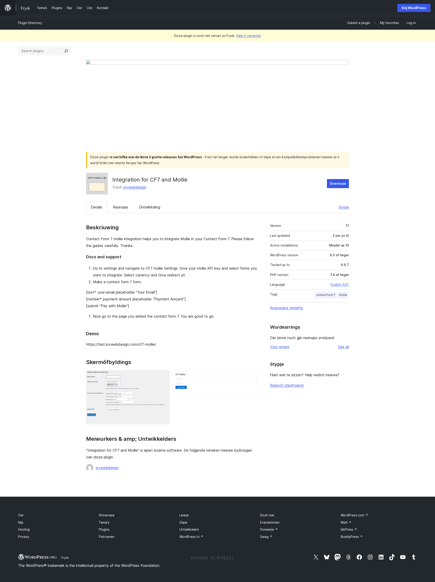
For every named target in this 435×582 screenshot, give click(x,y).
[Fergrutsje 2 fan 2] (251, 376)
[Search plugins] (66, 50)
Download (338, 183)
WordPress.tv (191, 537)
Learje (184, 515)
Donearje (269, 529)
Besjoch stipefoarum (287, 385)
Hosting (24, 529)
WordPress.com (354, 515)
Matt (346, 522)
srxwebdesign (134, 187)
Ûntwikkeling (149, 207)
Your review (280, 347)
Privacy (23, 537)
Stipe (183, 522)
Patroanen (106, 537)
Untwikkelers (189, 529)
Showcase (106, 515)
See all (343, 347)
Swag (266, 537)
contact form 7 (325, 295)
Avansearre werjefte (286, 308)
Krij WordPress (414, 8)
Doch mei (267, 515)
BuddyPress (352, 537)
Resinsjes (120, 207)
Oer (21, 515)
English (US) (340, 284)
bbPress (349, 529)
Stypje (343, 207)
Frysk (65, 557)
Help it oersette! (248, 36)
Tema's (104, 522)
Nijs (20, 522)
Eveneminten (270, 522)
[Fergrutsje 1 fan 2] (163, 376)
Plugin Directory (30, 23)
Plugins (104, 529)
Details (96, 207)
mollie (343, 295)
